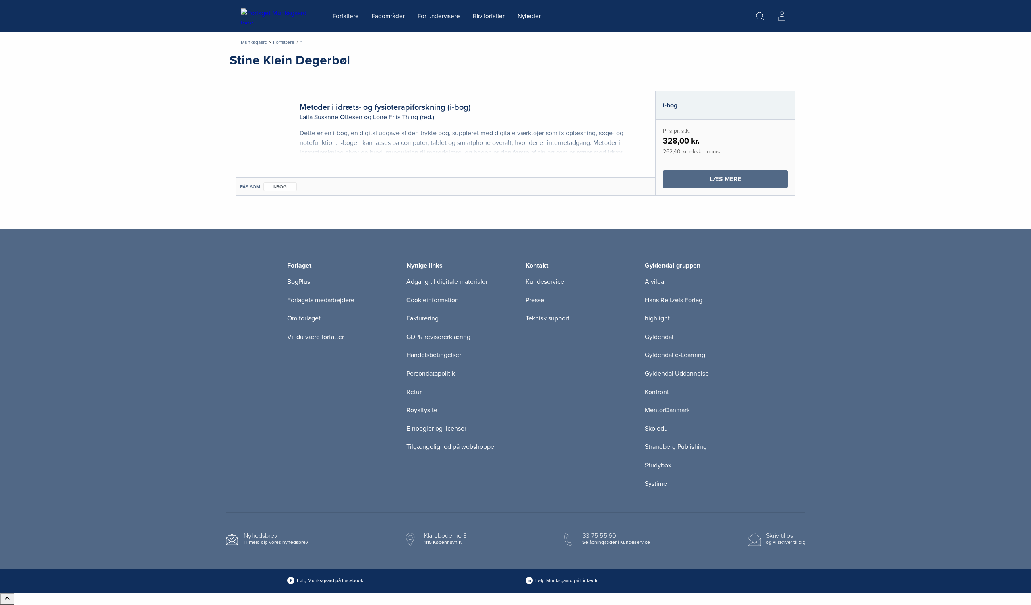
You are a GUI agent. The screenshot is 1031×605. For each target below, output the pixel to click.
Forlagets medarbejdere (320, 300)
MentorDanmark (667, 410)
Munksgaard (254, 42)
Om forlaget (304, 318)
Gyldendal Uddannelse (677, 374)
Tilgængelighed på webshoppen (452, 447)
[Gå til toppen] (7, 599)
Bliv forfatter (489, 16)
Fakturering (422, 318)
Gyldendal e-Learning (675, 355)
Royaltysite (421, 410)
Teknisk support (547, 318)
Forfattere (346, 16)
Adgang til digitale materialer (447, 282)
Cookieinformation (432, 300)
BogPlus (298, 282)
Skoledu (656, 429)
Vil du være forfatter (315, 337)
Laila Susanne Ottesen (331, 117)
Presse (535, 300)
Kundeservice (545, 282)
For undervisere (439, 16)
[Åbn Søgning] (760, 16)
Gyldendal (659, 337)
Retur (414, 392)
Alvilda (654, 282)
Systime (656, 484)
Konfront (657, 392)
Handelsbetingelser (433, 355)
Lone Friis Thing (395, 117)
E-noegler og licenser (436, 429)
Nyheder (529, 16)
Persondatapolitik (430, 374)
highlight (657, 318)
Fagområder (388, 16)
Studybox (658, 465)
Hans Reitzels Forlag (673, 300)
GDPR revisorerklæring (438, 337)
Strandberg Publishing (676, 447)
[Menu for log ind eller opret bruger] (782, 16)
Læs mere (749, 181)
